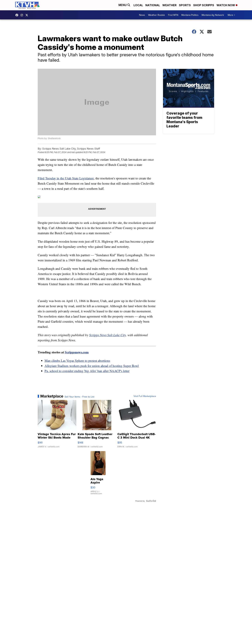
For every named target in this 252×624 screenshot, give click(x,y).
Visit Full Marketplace (145, 396)
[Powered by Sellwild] (151, 501)
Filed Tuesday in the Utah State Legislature (66, 178)
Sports (185, 5)
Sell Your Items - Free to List (79, 396)
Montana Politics (190, 15)
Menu (122, 5)
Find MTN (173, 15)
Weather (169, 5)
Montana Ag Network (213, 15)
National (152, 5)
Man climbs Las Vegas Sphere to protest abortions (77, 360)
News (142, 15)
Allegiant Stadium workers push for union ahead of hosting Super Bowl (92, 366)
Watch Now (226, 5)
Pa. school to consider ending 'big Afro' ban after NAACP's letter (87, 371)
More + (231, 15)
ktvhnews (23, 15)
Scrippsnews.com (77, 352)
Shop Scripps (203, 5)
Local (138, 5)
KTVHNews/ (17, 15)
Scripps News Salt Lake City (107, 335)
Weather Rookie (156, 15)
